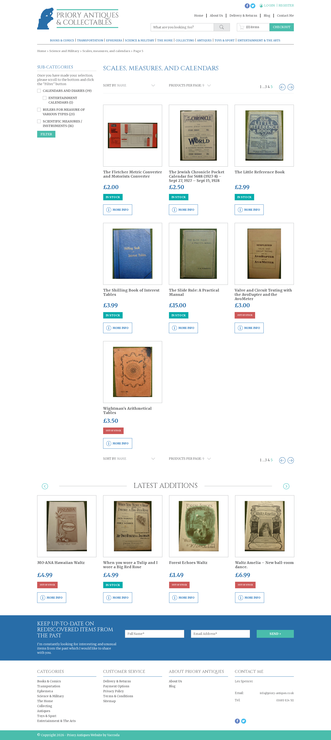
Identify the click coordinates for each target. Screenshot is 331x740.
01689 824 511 (285, 700)
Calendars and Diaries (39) (67, 91)
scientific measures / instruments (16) (62, 123)
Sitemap (109, 701)
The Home (165, 40)
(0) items (252, 27)
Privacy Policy (113, 691)
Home (198, 16)
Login (269, 5)
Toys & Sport (225, 40)
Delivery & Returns (243, 16)
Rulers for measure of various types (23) (64, 112)
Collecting (185, 40)
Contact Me (285, 16)
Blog (267, 16)
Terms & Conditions (118, 696)
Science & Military (139, 40)
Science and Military (64, 51)
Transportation (90, 40)
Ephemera (114, 40)
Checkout (281, 27)
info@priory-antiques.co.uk (277, 693)
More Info (121, 209)
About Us (216, 16)
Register (286, 5)
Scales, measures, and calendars (106, 51)
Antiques (204, 40)
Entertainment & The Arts (259, 40)
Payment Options (116, 686)
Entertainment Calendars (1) (62, 100)
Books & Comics (62, 40)
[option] (67, 549)
